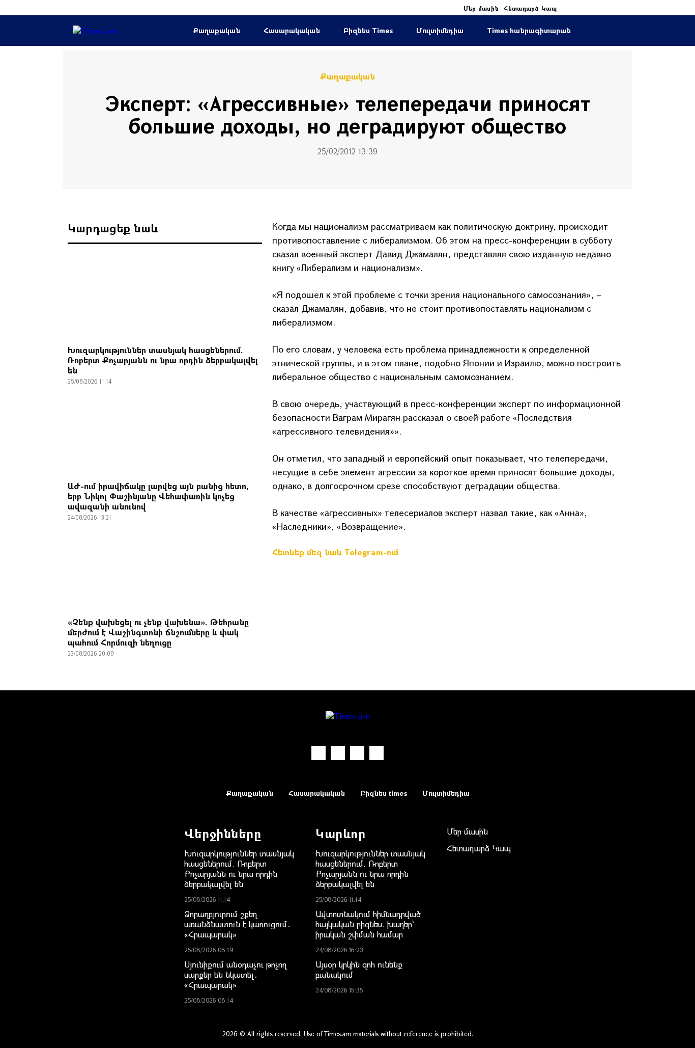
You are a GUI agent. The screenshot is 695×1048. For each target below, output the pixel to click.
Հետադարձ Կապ (530, 8)
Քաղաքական (216, 30)
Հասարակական (292, 30)
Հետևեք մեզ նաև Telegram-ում (335, 552)
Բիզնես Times (368, 30)
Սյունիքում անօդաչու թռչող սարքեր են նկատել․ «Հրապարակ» (235, 974)
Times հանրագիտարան (529, 30)
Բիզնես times (383, 793)
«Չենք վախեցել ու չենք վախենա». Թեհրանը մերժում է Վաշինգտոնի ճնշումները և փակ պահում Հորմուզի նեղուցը (158, 632)
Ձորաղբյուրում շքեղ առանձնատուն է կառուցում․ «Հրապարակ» (237, 923)
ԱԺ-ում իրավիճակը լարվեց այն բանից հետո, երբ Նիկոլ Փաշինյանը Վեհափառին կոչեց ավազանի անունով (158, 496)
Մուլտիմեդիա (440, 30)
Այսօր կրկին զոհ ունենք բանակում (358, 969)
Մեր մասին (481, 8)
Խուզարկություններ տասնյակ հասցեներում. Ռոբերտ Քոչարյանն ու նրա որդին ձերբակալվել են (163, 359)
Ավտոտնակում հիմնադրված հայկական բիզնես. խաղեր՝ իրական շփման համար (368, 923)
